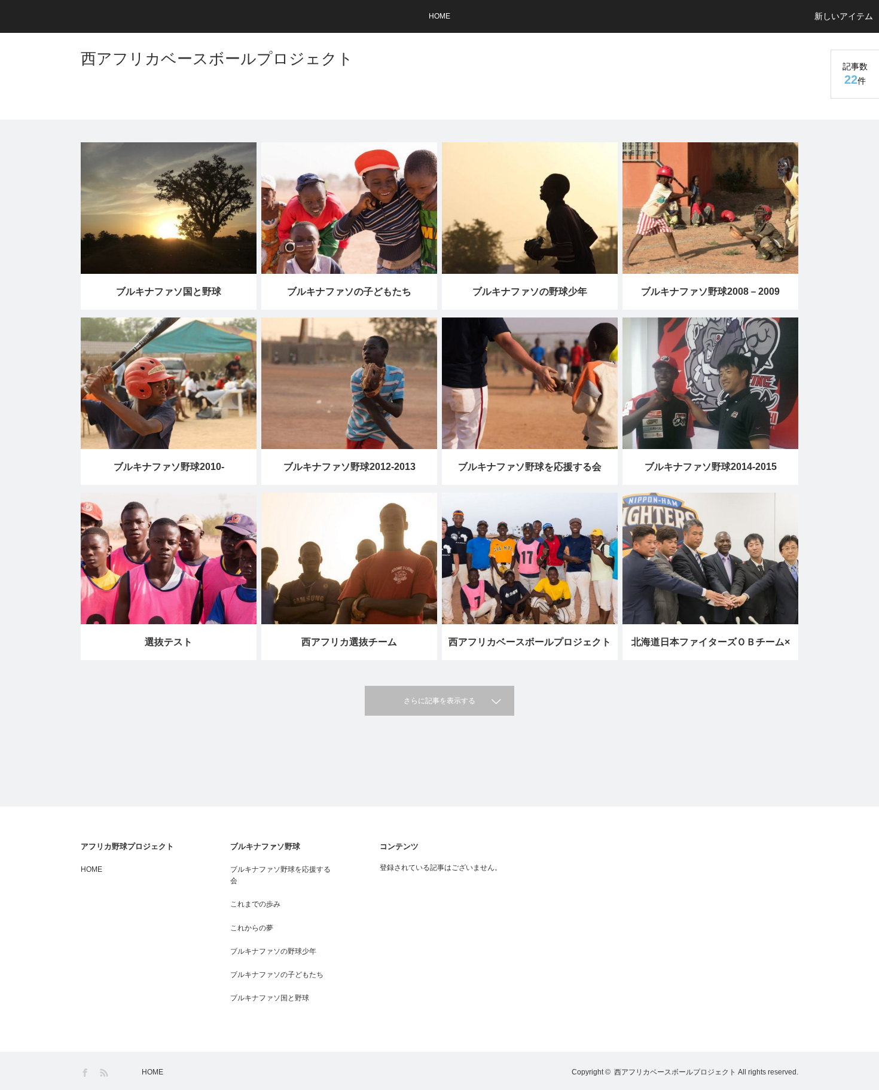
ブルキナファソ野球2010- (169, 467)
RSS (105, 1073)
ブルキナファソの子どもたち (349, 291)
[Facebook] (86, 1073)
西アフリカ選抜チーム (349, 642)
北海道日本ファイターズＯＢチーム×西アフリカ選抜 (710, 648)
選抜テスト (169, 642)
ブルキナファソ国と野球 (168, 291)
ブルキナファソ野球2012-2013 (349, 467)
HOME (439, 16)
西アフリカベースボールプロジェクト (217, 58)
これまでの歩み (255, 904)
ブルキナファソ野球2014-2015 (711, 467)
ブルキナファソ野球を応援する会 (530, 467)
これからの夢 (251, 928)
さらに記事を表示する (439, 701)
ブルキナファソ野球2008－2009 (710, 291)
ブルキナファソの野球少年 (529, 291)
